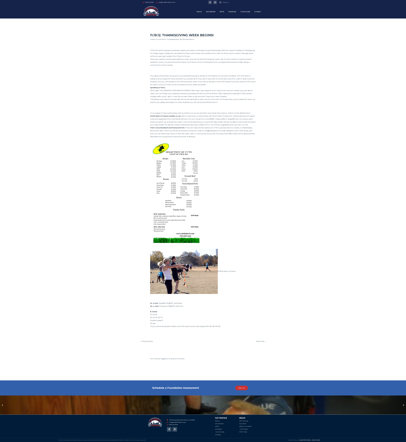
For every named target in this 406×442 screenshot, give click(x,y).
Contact (257, 12)
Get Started (210, 12)
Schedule (232, 12)
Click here (202, 82)
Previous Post (146, 341)
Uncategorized (173, 39)
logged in (164, 359)
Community (245, 12)
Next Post (261, 341)
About (199, 12)
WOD (222, 12)
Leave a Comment (157, 39)
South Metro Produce (221, 116)
